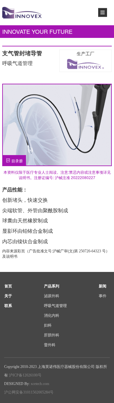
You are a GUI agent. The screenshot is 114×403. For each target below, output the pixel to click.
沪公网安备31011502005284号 (29, 392)
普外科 (49, 345)
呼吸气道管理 (55, 306)
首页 (8, 286)
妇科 (48, 325)
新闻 (102, 286)
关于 (8, 296)
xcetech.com (40, 384)
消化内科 (51, 315)
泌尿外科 (51, 296)
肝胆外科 (51, 335)
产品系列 (51, 286)
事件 (102, 296)
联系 (8, 306)
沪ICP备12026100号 (25, 375)
